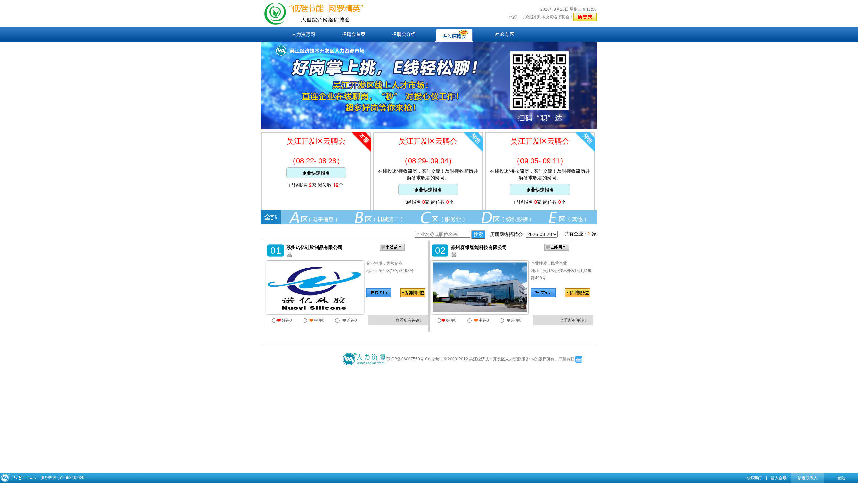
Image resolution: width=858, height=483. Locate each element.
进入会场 (779, 477)
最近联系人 (808, 477)
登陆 (841, 477)
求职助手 (755, 477)
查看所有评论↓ (408, 320)
